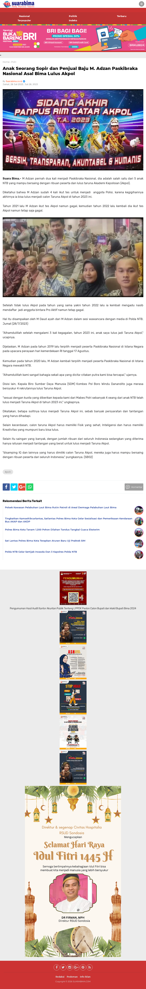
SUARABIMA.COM (82, 981)
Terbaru (121, 16)
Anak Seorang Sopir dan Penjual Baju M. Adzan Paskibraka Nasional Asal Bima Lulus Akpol (70, 71)
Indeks (73, 20)
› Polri (13, 62)
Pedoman (72, 976)
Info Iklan (85, 976)
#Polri (8, 472)
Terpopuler (24, 20)
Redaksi (60, 976)
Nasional (24, 16)
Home (6, 62)
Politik (73, 16)
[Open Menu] (141, 4)
